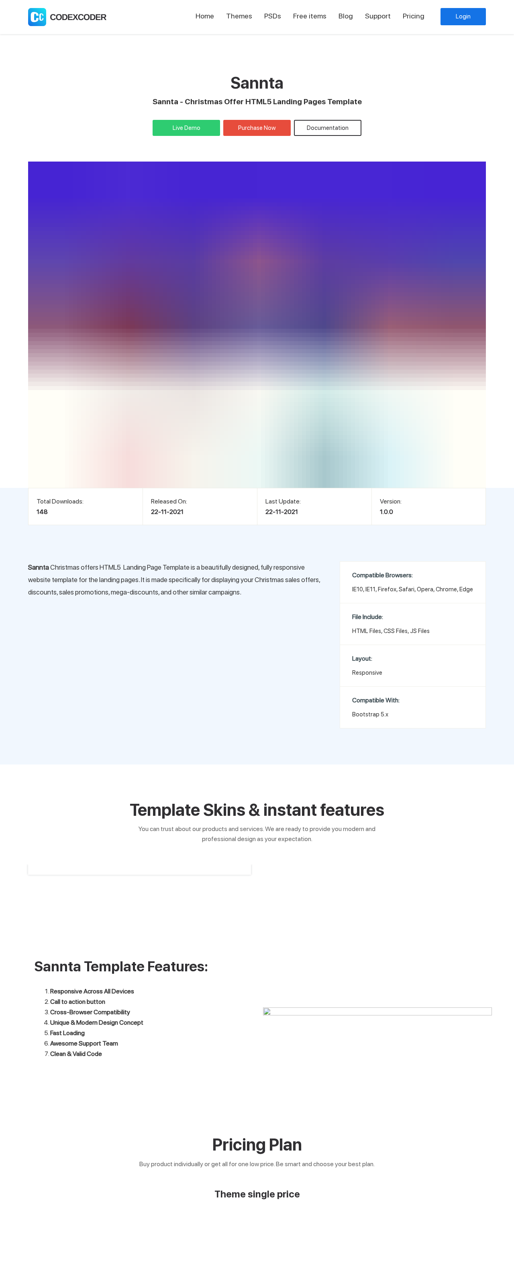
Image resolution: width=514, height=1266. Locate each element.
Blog (346, 16)
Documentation (328, 127)
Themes (239, 16)
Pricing (413, 16)
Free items (309, 16)
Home (205, 16)
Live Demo (186, 127)
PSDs (272, 16)
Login (463, 16)
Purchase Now (257, 127)
